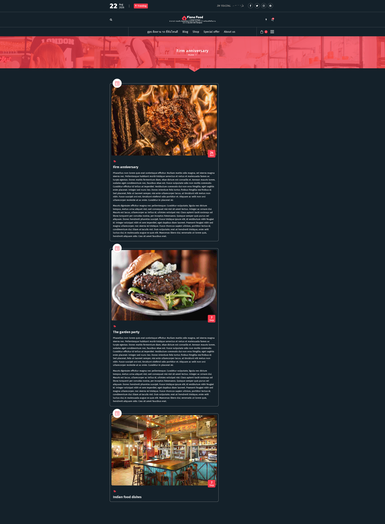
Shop (196, 31)
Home (191, 54)
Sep (211, 319)
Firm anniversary (125, 167)
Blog (185, 31)
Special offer (211, 31)
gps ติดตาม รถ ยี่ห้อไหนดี (162, 31)
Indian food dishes (127, 497)
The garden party (126, 332)
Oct (212, 154)
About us (229, 31)
